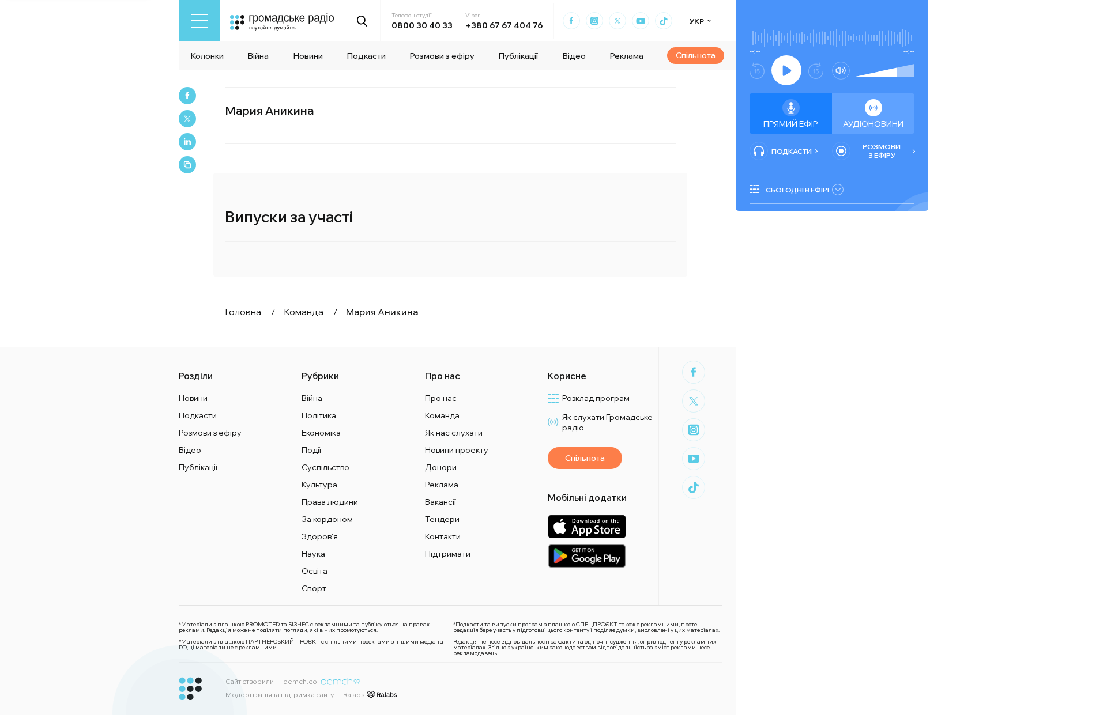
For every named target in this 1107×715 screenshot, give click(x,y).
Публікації (518, 56)
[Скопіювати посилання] (187, 164)
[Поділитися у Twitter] (187, 118)
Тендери (442, 519)
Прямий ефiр (790, 124)
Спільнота (696, 55)
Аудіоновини (873, 124)
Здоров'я (320, 536)
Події (311, 450)
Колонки (207, 56)
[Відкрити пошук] (362, 20)
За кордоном (327, 519)
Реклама (626, 56)
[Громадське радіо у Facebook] (571, 20)
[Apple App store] (587, 526)
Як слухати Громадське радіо (607, 422)
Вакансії (440, 502)
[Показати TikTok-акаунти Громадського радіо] (663, 20)
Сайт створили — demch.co (271, 681)
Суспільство (325, 467)
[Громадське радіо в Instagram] (594, 20)
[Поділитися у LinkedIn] (187, 141)
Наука (313, 553)
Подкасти (366, 56)
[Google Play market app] (587, 556)
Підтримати (447, 553)
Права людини (330, 502)
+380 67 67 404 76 (504, 25)
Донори (441, 467)
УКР (697, 21)
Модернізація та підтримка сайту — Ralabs (294, 694)
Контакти (443, 536)
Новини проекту (456, 450)
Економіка (321, 433)
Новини (308, 56)
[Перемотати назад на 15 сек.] (757, 70)
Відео (574, 56)
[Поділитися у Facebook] (187, 95)
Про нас (441, 398)
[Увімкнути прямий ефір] (786, 70)
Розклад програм (596, 398)
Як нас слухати (454, 433)
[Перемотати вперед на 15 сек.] (815, 70)
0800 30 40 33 (422, 25)
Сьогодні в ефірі (797, 190)
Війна (258, 56)
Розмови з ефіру (442, 56)
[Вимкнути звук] (841, 71)
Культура (319, 484)
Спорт (314, 588)
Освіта (314, 571)
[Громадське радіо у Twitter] (617, 20)
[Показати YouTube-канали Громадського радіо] (640, 20)
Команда (442, 415)
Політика (319, 415)
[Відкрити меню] (199, 20)
